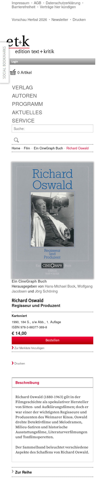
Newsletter (59, 19)
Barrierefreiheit (23, 6)
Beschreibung (27, 382)
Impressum (20, 2)
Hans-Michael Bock (60, 286)
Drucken (79, 19)
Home (16, 148)
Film (27, 148)
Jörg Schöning (46, 291)
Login (14, 61)
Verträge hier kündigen (58, 6)
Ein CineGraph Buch (48, 148)
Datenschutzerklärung (63, 2)
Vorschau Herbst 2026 (29, 19)
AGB (37, 2)
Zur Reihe (23, 472)
